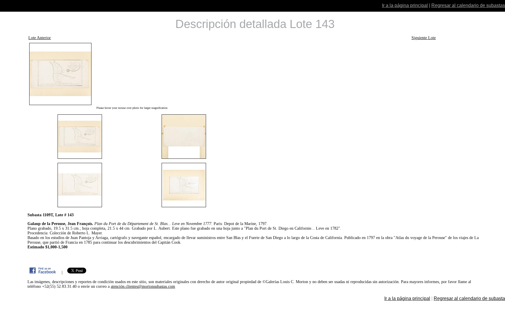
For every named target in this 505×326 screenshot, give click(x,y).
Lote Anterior (39, 38)
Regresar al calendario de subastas (468, 5)
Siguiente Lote (423, 38)
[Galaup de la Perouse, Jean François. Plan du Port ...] (131, 74)
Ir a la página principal (405, 5)
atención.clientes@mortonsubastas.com (143, 286)
